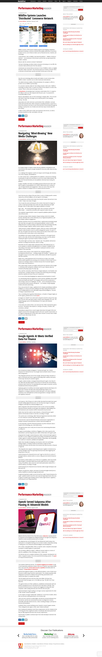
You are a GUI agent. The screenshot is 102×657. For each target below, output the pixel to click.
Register (69, 1)
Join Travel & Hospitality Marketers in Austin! (73, 51)
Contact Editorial (40, 643)
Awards (44, 1)
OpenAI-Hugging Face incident (45, 564)
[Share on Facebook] (19, 116)
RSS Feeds (46, 643)
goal (55, 556)
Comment (21, 119)
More (56, 1)
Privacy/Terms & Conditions (58, 643)
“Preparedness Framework (31, 569)
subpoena (45, 536)
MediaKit (34, 643)
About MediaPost (27, 643)
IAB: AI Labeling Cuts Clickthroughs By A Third (73, 44)
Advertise (75, 1)
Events (39, 1)
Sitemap (50, 643)
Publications (33, 1)
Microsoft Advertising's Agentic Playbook (72, 42)
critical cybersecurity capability (37, 567)
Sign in (64, 1)
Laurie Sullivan (23, 21)
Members (50, 1)
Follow (81, 1)
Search (59, 1)
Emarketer (22, 91)
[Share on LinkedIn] (23, 116)
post (38, 295)
